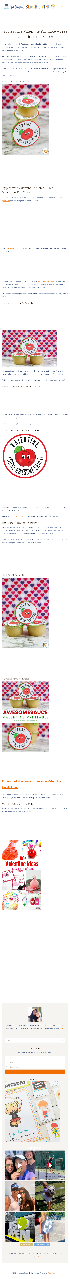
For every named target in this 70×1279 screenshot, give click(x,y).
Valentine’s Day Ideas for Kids (17, 804)
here (37, 1257)
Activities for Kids (24, 27)
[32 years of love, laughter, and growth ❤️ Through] (20, 1196)
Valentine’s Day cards (46, 281)
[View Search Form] (66, 6)
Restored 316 (53, 1273)
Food (34, 27)
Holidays (40, 27)
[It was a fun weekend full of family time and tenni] (20, 1165)
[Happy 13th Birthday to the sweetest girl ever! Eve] (50, 1196)
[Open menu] (62, 6)
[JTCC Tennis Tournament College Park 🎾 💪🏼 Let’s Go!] (50, 1165)
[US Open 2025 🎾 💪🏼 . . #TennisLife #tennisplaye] (20, 1227)
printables (48, 27)
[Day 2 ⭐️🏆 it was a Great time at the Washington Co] (50, 1227)
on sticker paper (20, 516)
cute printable (11, 248)
